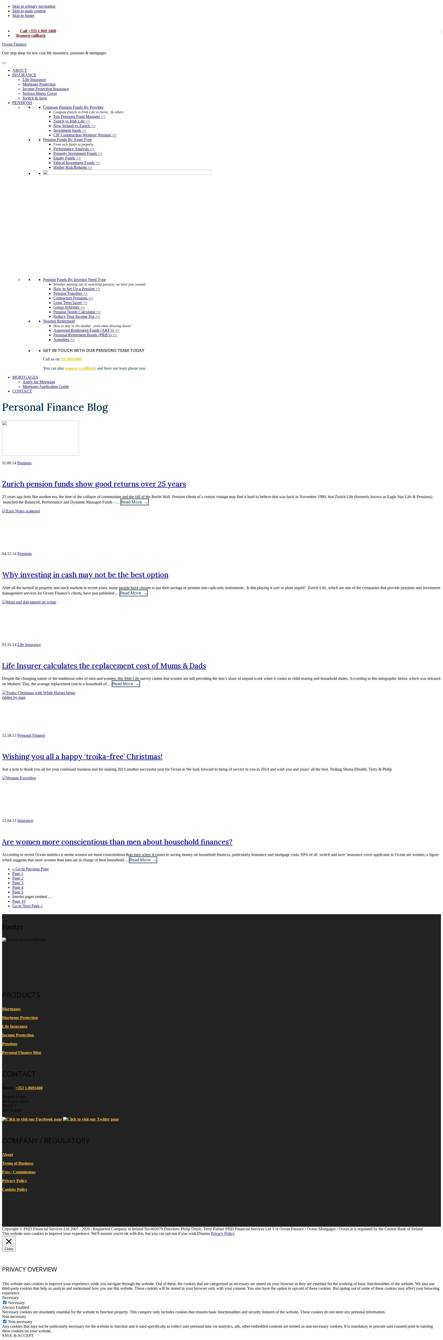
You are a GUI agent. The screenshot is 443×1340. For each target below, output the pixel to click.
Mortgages (11, 1009)
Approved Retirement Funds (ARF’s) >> (86, 330)
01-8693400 (71, 359)
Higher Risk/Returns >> (72, 167)
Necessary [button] (10, 1297)
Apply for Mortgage (39, 382)
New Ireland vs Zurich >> (74, 126)
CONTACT (22, 391)
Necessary (16, 1303)
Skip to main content (29, 11)
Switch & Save (35, 98)
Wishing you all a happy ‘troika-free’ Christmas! (82, 756)
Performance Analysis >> (73, 149)
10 (18, 901)
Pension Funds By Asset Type (67, 139)
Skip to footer (23, 15)
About (7, 1154)
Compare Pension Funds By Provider (73, 107)
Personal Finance (31, 735)
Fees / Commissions (19, 1172)
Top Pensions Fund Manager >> (79, 116)
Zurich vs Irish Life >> (71, 121)
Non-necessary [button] (14, 1316)
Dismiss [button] (203, 1233)
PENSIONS (22, 102)
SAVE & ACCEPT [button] (18, 1335)
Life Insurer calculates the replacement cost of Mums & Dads (104, 665)
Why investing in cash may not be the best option (85, 574)
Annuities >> (64, 339)
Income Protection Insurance (46, 89)
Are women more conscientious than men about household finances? (117, 842)
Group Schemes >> (69, 307)
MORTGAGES (25, 377)
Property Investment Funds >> (78, 153)
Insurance (25, 820)
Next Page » (27, 906)
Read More (131, 502)
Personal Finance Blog (21, 1052)
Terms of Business (17, 1163)
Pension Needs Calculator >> (77, 312)
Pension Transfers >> (70, 293)
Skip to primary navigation (33, 6)
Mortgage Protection (39, 84)
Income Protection (18, 1035)
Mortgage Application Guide (46, 386)
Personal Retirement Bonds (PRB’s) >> (85, 335)
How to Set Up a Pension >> (76, 289)
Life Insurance (34, 79)
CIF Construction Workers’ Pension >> (85, 135)
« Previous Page (30, 869)
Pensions (24, 463)
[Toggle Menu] (4, 63)
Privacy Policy (14, 1180)
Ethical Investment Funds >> (76, 162)
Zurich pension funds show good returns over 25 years (94, 484)
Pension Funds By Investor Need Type (74, 279)
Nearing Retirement (59, 321)
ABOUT (19, 70)
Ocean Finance (14, 44)
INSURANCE (24, 75)
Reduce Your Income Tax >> (76, 316)
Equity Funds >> (67, 158)
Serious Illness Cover (40, 93)
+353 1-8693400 (29, 1088)
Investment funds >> (70, 130)
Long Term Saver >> (70, 302)
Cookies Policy (14, 1189)
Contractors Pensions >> (73, 298)
